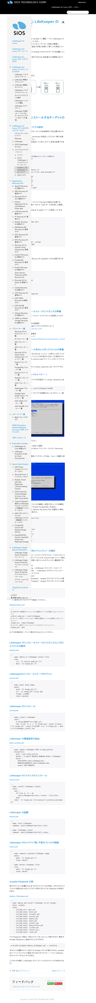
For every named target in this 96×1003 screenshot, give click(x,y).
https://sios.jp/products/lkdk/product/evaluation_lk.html (42, 339)
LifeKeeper (18, 141)
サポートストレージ (19, 438)
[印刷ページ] (63, 22)
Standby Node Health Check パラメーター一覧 (21, 396)
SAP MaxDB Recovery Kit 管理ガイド (21, 308)
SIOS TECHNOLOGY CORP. (30, 2)
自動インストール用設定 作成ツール (33, 374)
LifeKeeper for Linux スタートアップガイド (20, 59)
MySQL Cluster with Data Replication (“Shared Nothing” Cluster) (21, 484)
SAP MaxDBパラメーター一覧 (21, 407)
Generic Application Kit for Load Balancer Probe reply (21, 205)
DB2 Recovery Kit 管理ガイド (21, 192)
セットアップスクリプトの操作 (21, 97)
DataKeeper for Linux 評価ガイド (20, 447)
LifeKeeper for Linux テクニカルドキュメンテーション (20, 128)
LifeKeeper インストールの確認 (21, 102)
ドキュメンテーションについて (21, 134)
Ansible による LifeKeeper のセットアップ (22, 170)
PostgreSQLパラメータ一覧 (21, 369)
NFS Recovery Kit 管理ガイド (21, 241)
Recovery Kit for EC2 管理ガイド (20, 198)
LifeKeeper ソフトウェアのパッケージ (21, 76)
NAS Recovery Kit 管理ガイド (21, 236)
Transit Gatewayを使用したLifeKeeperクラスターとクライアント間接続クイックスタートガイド (21, 506)
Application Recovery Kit (17, 182)
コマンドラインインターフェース (21, 151)
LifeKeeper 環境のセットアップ (21, 86)
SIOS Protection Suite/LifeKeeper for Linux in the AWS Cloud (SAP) (21, 495)
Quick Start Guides (20, 464)
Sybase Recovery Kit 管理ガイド (21, 314)
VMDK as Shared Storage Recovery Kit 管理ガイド (21, 320)
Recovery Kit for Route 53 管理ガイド (21, 282)
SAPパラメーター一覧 (21, 384)
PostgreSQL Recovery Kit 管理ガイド (21, 262)
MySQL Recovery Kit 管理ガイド (21, 223)
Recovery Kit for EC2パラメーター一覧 (21, 334)
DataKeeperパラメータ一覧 (21, 389)
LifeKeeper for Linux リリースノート (20, 50)
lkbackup (18, 138)
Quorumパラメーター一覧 (21, 374)
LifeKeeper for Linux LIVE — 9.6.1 (65, 7)
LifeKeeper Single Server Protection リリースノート (21, 555)
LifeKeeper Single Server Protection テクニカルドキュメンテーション (21, 573)
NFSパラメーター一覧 (21, 348)
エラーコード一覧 (18, 414)
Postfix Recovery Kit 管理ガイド (21, 269)
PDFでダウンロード (20, 598)
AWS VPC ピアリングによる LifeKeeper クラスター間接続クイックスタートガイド (21, 517)
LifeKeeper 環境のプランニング (21, 81)
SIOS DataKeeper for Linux (21, 146)
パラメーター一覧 (18, 329)
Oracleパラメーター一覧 (21, 363)
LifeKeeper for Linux (18, 42)
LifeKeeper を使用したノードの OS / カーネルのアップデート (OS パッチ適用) (21, 115)
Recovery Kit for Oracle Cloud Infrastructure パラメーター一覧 (21, 356)
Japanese (82, 2)
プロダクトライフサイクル (20, 589)
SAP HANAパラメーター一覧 (21, 402)
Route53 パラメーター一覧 (21, 379)
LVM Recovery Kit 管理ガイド (21, 213)
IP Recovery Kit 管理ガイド (21, 218)
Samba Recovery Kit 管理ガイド (21, 289)
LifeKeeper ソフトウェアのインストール (21, 91)
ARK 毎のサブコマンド (21, 971)
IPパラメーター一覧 (21, 339)
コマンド (20, 155)
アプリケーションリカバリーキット (21, 581)
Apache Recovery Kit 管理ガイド (21, 187)
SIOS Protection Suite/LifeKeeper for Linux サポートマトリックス (20, 428)
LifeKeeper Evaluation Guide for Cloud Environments (21, 455)
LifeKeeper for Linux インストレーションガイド (20, 69)
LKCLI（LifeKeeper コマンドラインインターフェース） (22, 161)
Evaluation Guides (20, 443)
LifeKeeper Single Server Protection (19, 549)
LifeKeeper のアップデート (21, 107)
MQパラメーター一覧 (21, 343)
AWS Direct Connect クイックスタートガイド (21, 469)
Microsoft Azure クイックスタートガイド (21, 476)
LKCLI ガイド (21, 175)
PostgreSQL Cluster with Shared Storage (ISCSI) (20, 528)
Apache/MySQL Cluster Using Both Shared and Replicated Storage (21, 538)
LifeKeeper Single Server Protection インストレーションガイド (21, 563)
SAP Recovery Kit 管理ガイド (21, 294)
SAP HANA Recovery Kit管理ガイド (21, 300)
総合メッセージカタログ (21, 418)
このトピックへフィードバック (26, 986)
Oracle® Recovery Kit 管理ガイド (21, 256)
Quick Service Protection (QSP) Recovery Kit (21, 275)
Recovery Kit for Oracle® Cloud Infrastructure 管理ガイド (21, 248)
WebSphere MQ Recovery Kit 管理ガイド (21, 229)
